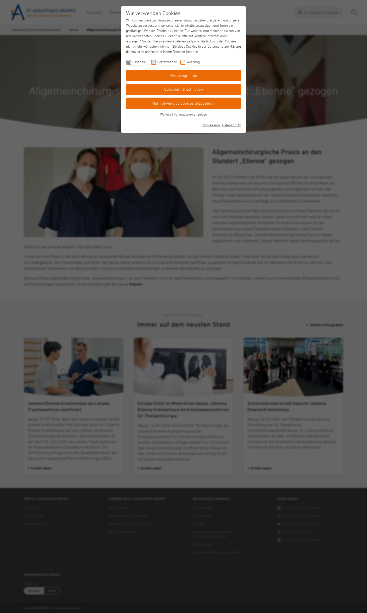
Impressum (211, 125)
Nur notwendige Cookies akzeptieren (183, 103)
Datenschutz (231, 125)
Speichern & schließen (183, 89)
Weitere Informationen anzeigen (183, 114)
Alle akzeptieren (183, 75)
